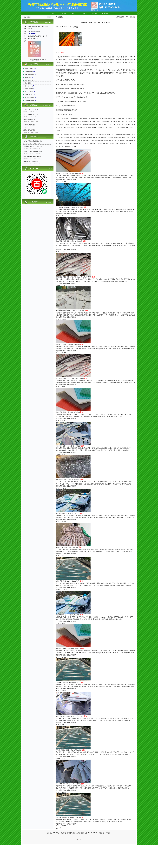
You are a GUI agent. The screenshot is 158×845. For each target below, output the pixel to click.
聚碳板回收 (28, 77)
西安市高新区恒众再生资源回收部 (66, 180)
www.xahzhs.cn (33, 38)
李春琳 (108, 833)
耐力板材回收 (29, 89)
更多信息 (58, 828)
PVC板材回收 (29, 94)
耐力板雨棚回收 (29, 97)
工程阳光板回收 (29, 100)
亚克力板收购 (29, 80)
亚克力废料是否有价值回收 (31, 109)
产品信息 (63, 13)
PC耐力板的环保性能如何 (30, 162)
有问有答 (94, 13)
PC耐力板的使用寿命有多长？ (32, 156)
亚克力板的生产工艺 (29, 130)
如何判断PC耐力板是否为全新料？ (33, 146)
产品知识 (84, 13)
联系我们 (105, 13)
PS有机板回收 (29, 92)
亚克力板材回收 (29, 74)
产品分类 (74, 13)
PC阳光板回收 (29, 71)
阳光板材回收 (29, 86)
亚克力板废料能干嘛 (29, 120)
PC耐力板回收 (29, 69)
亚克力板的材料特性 (29, 125)
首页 (53, 13)
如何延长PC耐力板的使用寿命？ (32, 151)
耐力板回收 (28, 83)
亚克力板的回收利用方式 (30, 114)
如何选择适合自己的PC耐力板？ (32, 141)
